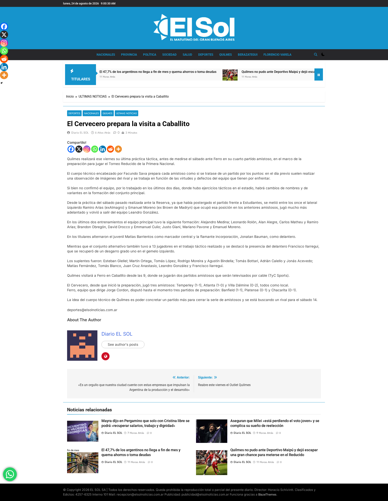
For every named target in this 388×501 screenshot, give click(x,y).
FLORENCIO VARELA (277, 54)
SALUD (187, 54)
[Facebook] (71, 149)
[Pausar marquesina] (318, 74)
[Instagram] (86, 149)
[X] (78, 149)
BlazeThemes (267, 494)
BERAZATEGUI (247, 54)
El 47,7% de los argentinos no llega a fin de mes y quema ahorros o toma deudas (138, 72)
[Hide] (1, 83)
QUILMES (225, 54)
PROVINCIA (129, 54)
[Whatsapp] (94, 149)
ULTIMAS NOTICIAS (126, 113)
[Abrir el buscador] (315, 54)
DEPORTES (205, 54)
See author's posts (123, 345)
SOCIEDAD (169, 54)
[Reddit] (110, 149)
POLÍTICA (149, 54)
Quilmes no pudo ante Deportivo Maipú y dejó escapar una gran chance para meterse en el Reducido (295, 72)
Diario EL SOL (80, 133)
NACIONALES (106, 54)
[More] (118, 149)
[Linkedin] (102, 149)
